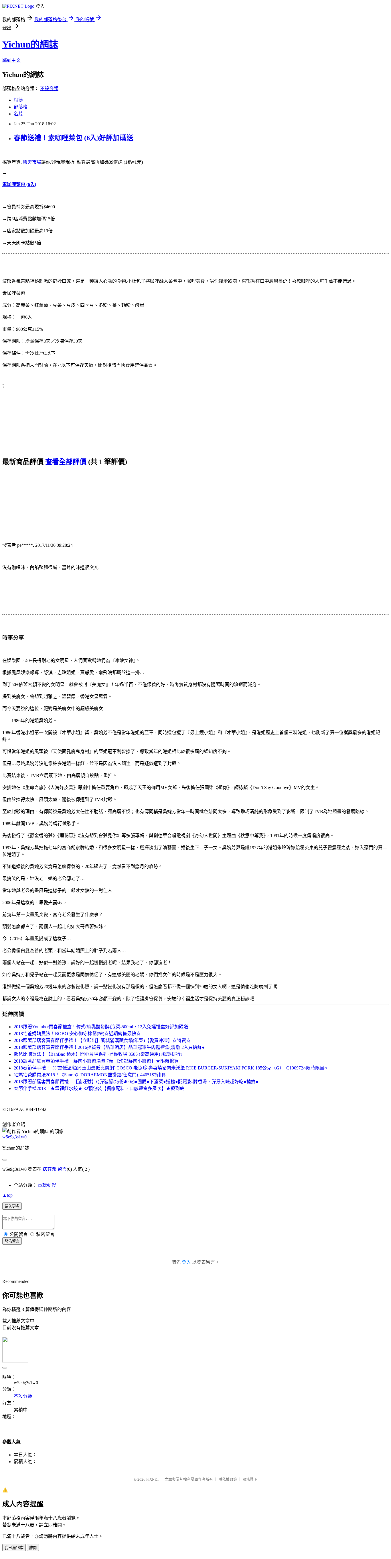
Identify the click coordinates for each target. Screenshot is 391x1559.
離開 (33, 1548)
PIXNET (152, 1479)
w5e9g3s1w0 (14, 1136)
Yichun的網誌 (30, 44)
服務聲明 (249, 1479)
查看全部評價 (65, 461)
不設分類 (49, 88)
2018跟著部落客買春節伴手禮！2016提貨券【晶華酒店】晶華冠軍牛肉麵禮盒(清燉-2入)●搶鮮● (109, 1047)
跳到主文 (11, 60)
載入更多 (12, 1206)
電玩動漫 (47, 1185)
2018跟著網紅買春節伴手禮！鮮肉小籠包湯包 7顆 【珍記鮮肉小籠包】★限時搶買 (96, 1061)
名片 (18, 113)
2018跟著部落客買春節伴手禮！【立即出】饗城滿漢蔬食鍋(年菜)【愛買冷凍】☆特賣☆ (102, 1040)
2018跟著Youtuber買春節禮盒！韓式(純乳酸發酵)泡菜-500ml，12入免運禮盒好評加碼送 (101, 1026)
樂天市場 (32, 162)
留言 (62, 1169)
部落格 (20, 106)
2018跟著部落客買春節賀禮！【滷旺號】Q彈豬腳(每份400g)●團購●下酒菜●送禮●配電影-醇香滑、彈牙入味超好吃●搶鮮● (136, 1081)
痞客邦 (49, 1169)
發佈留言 (12, 1241)
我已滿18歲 (14, 1548)
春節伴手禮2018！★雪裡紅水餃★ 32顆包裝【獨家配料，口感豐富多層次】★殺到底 (99, 1088)
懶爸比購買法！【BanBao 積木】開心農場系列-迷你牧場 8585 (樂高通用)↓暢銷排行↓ (98, 1054)
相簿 (18, 100)
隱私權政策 (227, 1479)
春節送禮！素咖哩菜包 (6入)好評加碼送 (73, 138)
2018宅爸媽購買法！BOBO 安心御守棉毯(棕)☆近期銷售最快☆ (77, 1033)
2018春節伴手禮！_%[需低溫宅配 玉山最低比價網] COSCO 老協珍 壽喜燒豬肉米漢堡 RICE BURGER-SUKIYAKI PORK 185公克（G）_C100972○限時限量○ (170, 1067)
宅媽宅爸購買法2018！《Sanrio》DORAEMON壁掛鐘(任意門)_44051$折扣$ (89, 1074)
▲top (7, 1195)
